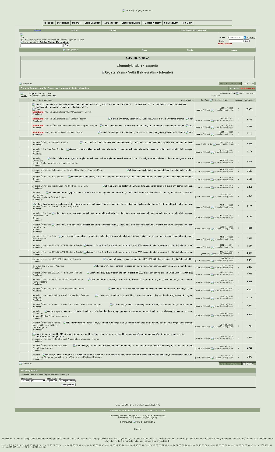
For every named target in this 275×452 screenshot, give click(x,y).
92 (237, 445)
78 (203, 445)
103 (266, 445)
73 (151, 445)
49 (154, 445)
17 (42, 445)
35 (97, 445)
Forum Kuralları (45, 93)
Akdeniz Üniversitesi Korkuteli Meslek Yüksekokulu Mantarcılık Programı (66, 339)
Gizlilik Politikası (130, 410)
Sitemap (74, 30)
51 (148, 445)
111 (25, 447)
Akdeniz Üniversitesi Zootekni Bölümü (50, 142)
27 (71, 445)
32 (85, 445)
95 (246, 445)
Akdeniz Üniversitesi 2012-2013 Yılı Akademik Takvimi (57, 273)
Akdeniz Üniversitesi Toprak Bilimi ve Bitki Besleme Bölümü (60, 186)
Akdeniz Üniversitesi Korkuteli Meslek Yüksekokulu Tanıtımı (49, 346)
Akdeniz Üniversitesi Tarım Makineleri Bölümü (41, 215)
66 (189, 445)
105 (3, 447)
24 (62, 445)
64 (168, 445)
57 (177, 445)
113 (33, 447)
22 (57, 445)
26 (68, 445)
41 (117, 445)
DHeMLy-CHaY (207, 144)
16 (40, 445)
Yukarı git (161, 410)
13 (31, 445)
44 (128, 445)
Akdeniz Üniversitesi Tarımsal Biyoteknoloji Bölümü (56, 206)
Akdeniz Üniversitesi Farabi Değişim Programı (66, 119)
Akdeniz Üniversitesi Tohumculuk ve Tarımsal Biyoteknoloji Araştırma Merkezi (68, 170)
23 (60, 445)
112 (29, 447)
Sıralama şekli (26, 378)
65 (166, 445)
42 (120, 445)
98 (223, 445)
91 (234, 445)
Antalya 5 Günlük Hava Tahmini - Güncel (63, 132)
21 (54, 445)
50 (140, 445)
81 (209, 445)
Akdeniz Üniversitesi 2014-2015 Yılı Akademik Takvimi (57, 245)
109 (22, 447)
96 (249, 445)
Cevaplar (238, 100)
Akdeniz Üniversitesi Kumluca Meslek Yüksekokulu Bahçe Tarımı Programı (67, 304)
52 (157, 445)
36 (100, 445)
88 (226, 445)
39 (108, 445)
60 (180, 445)
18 (45, 445)
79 (206, 445)
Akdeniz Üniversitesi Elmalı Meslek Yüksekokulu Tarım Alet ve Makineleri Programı (67, 356)
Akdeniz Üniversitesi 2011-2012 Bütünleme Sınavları (56, 259)
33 (88, 445)
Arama (234, 50)
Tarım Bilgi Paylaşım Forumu (36, 40)
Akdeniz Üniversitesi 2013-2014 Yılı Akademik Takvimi (57, 252)
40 (111, 445)
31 (83, 445)
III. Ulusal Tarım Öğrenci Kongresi (48, 266)
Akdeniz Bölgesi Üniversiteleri (72, 40)
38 (105, 445)
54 (163, 445)
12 (25, 445)
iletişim (121, 441)
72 (94, 445)
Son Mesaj (205, 100)
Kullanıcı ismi (224, 38)
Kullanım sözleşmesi (147, 410)
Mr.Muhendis (34, 96)
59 (186, 445)
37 (103, 445)
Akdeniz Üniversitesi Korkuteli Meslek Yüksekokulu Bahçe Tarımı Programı (46, 325)
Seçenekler (234, 88)
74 (146, 445)
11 (22, 445)
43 (123, 445)
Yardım (144, 50)
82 (214, 445)
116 (43, 447)
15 (37, 445)
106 (6, 447)
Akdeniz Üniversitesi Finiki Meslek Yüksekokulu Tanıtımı (58, 288)
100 (255, 445)
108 (18, 447)
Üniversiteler (54, 40)
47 (134, 445)
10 (20, 445)
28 (74, 445)
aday (208, 254)
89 (229, 445)
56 (174, 445)
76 (197, 445)
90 (232, 445)
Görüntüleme (249, 100)
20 (51, 445)
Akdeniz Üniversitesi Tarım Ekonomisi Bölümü (41, 227)
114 (36, 447)
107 (14, 447)
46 (131, 445)
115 (40, 447)
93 (240, 445)
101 (258, 445)
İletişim (113, 410)
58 (183, 445)
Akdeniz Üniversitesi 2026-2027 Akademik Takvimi (68, 112)
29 (77, 445)
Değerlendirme (187, 100)
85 (217, 445)
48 (143, 445)
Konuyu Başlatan (45, 100)
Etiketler (112, 30)
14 (34, 445)
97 (252, 445)
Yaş (60, 378)
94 (243, 445)
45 (126, 445)
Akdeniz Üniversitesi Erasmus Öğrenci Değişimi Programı (71, 125)
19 (48, 445)
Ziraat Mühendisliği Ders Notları (193, 30)
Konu (34, 100)
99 (114, 445)
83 (211, 445)
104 (270, 445)
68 (194, 445)
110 (10, 447)
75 (200, 445)
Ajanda (190, 50)
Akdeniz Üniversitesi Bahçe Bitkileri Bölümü (45, 237)
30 (80, 445)
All (253, 83)
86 (220, 445)
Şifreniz (221, 41)
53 (160, 445)
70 (137, 445)
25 (65, 445)
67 (28, 445)
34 (91, 445)
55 (171, 445)
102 (262, 445)
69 (191, 445)
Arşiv (119, 410)
